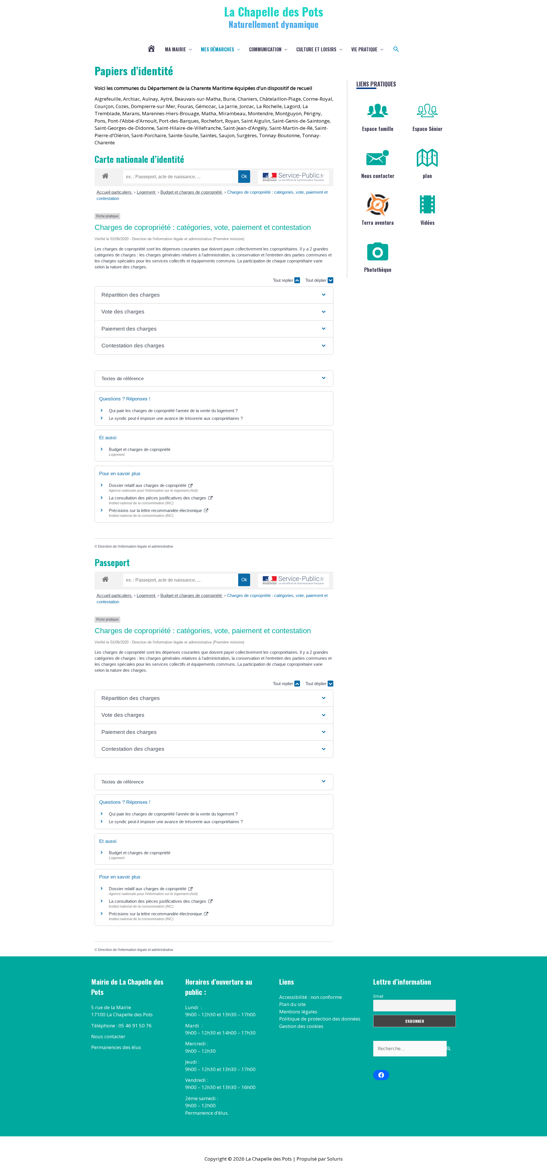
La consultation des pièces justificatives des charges (158, 497)
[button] (396, 49)
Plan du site (292, 1004)
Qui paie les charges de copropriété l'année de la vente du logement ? (173, 410)
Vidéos (427, 222)
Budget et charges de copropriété (191, 192)
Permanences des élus (116, 1047)
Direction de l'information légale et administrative (135, 546)
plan (427, 175)
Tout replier (283, 280)
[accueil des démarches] (105, 174)
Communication (265, 49)
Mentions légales (298, 1011)
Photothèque (377, 269)
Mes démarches (217, 49)
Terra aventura (378, 222)
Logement (146, 192)
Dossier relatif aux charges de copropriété (148, 485)
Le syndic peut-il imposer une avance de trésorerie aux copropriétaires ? (176, 418)
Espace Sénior (427, 128)
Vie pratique (364, 49)
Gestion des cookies (301, 1026)
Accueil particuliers (115, 192)
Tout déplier (316, 280)
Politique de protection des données (319, 1018)
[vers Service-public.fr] (293, 177)
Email (378, 996)
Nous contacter (377, 175)
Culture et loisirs (316, 49)
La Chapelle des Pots (273, 11)
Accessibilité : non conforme (310, 997)
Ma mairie (175, 49)
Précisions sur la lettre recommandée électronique (156, 510)
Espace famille (377, 128)
